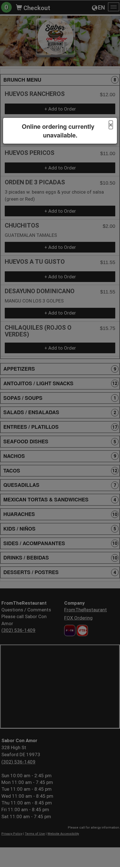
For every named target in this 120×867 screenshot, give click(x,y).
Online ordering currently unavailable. (58, 130)
